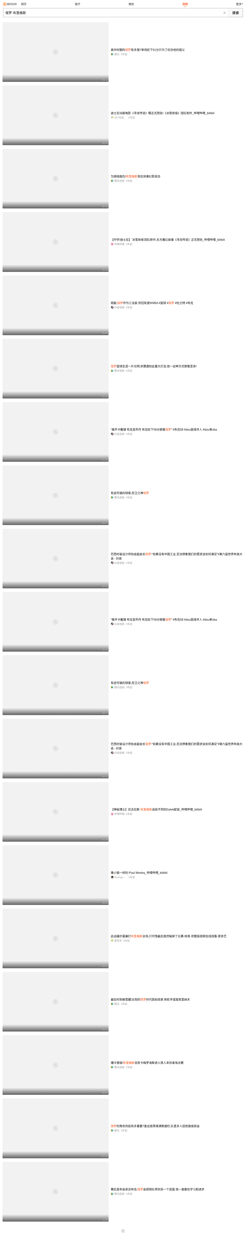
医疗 (77, 4)
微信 (131, 4)
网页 (23, 4)
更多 (238, 4)
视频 (185, 4)
